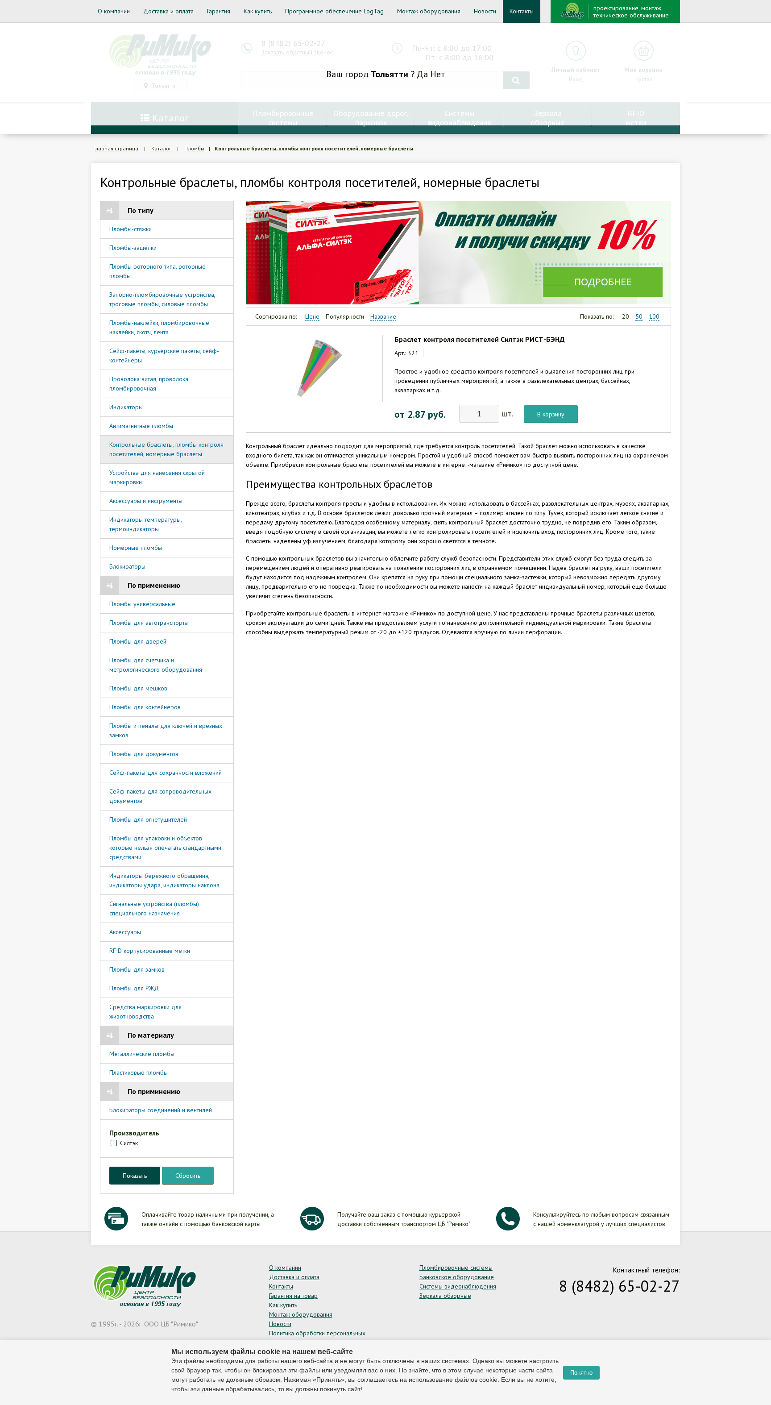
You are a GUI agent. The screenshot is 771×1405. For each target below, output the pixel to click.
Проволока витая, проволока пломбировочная (148, 383)
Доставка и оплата (168, 11)
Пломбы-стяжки (130, 229)
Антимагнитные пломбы (141, 426)
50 (638, 316)
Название (383, 316)
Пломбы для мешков (138, 688)
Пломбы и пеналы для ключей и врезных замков (165, 730)
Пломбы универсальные (142, 604)
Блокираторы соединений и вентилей (160, 1110)
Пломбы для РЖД (134, 988)
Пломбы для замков (137, 969)
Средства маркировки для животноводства (145, 1011)
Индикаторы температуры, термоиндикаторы (145, 524)
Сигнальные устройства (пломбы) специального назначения (154, 908)
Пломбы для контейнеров (145, 707)
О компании (114, 11)
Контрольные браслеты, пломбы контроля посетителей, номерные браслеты (166, 449)
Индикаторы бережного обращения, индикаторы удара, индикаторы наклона (164, 880)
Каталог (161, 148)
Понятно (581, 1372)
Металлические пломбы (141, 1054)
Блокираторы (127, 566)
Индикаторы (126, 407)
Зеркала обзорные (445, 1296)
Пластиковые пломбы (138, 1072)
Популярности (345, 316)
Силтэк (129, 1143)
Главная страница (115, 148)
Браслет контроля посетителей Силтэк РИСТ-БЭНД (479, 339)
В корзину (550, 414)
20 (625, 316)
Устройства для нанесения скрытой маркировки (157, 477)
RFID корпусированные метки (149, 951)
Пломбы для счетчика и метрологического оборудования (155, 664)
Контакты (522, 11)
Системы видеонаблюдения (457, 1286)
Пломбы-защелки (133, 248)
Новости (485, 11)
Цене (312, 316)
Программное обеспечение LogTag (334, 11)
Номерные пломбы (135, 548)
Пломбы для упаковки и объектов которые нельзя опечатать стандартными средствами (165, 847)
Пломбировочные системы (456, 1268)
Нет (437, 74)
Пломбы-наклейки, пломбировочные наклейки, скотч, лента (159, 327)
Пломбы (194, 148)
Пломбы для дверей (137, 641)
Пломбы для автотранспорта (148, 623)
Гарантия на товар (293, 1296)
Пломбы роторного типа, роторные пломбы (157, 271)
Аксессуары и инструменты (145, 501)
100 (654, 316)
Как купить (258, 11)
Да (422, 74)
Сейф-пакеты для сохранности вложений (165, 773)
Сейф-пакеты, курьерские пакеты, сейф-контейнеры (164, 355)
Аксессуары (125, 932)
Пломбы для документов (143, 754)
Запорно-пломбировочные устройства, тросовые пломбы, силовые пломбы (162, 299)
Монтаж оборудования (428, 11)
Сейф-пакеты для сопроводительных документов (160, 796)
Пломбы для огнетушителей (148, 819)
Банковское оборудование (456, 1277)
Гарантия (218, 11)
